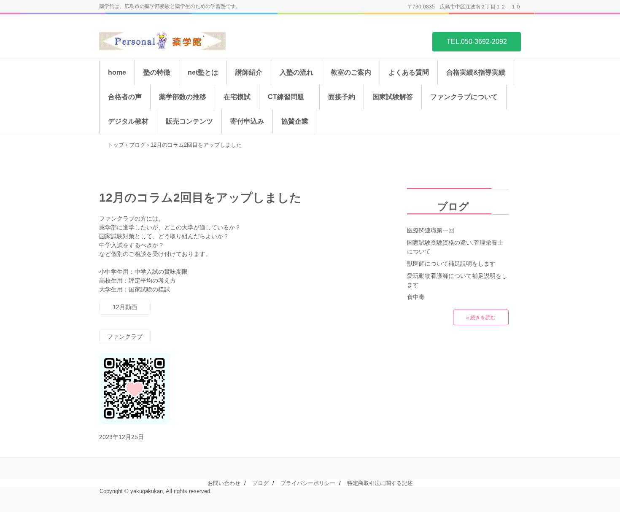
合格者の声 (125, 96)
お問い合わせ (224, 483)
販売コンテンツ (189, 121)
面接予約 (341, 96)
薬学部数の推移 (182, 96)
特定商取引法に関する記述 (380, 483)
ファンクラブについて (464, 96)
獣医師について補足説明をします (451, 263)
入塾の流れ (296, 72)
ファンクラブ (125, 336)
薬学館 (162, 41)
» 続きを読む (481, 318)
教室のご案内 (351, 72)
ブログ (438, 206)
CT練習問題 (289, 96)
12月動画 (125, 307)
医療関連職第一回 (430, 230)
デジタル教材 (128, 121)
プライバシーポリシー (307, 483)
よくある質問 (408, 72)
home (117, 72)
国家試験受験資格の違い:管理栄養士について (455, 247)
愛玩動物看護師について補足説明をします (457, 280)
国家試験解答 (392, 96)
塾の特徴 (156, 72)
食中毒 (416, 297)
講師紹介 (248, 72)
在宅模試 (237, 96)
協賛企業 (294, 121)
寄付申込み (247, 121)
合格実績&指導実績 (475, 72)
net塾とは (203, 72)
